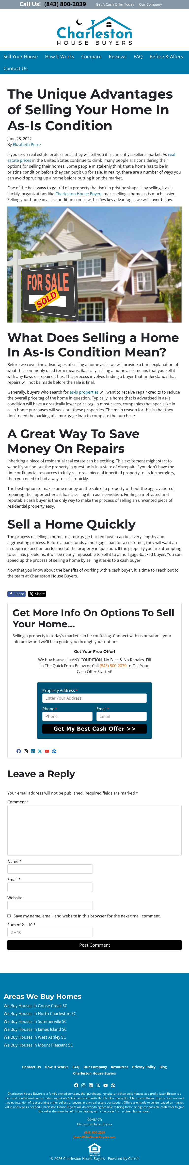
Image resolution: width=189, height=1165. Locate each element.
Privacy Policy (144, 1066)
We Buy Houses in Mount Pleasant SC (38, 1045)
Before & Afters (166, 56)
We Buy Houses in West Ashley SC (35, 1037)
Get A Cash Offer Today (115, 4)
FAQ (138, 56)
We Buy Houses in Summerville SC (35, 1021)
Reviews (117, 56)
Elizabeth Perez (27, 144)
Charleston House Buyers (79, 193)
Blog (163, 1066)
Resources (119, 1066)
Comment (18, 802)
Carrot (133, 1158)
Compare (91, 56)
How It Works (59, 56)
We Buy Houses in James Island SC (35, 1029)
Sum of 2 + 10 (21, 925)
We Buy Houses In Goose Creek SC (35, 1005)
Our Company (150, 4)
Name (14, 861)
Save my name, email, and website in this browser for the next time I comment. (87, 916)
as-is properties (84, 392)
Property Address (60, 690)
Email (102, 708)
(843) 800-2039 (113, 665)
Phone (49, 708)
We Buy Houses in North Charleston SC (40, 1013)
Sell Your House (20, 56)
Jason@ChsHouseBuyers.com (95, 1137)
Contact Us (15, 68)
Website (14, 897)
